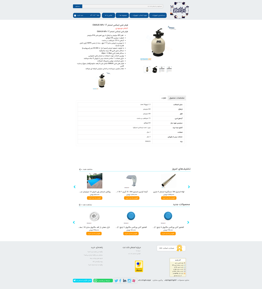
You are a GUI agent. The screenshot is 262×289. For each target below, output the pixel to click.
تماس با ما (108, 15)
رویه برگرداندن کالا (98, 262)
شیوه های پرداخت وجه (96, 258)
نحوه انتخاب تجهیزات (140, 15)
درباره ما (138, 251)
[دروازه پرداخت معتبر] (139, 272)
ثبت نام (92, 15)
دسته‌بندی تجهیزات (158, 15)
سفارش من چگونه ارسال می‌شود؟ (93, 255)
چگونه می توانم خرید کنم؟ (95, 252)
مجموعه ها (123, 15)
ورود (98, 15)
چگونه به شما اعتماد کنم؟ (95, 265)
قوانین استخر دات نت (134, 254)
